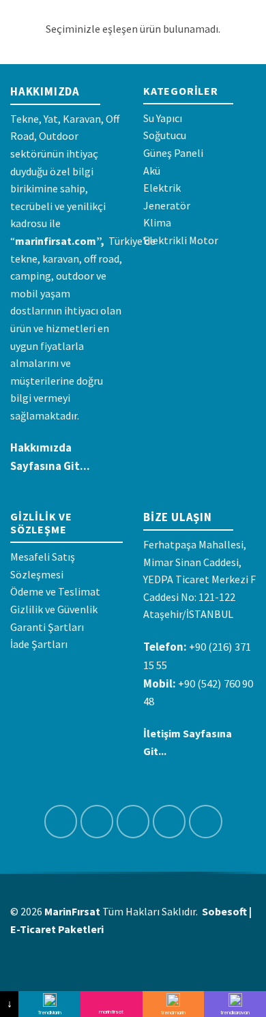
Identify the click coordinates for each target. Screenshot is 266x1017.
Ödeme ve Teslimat (55, 591)
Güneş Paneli (173, 153)
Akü (151, 170)
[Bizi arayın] (205, 821)
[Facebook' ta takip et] (61, 821)
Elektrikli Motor (180, 240)
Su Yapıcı (162, 118)
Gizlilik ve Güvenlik (54, 609)
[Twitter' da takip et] (133, 821)
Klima (157, 222)
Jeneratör (166, 205)
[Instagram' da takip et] (97, 821)
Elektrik (162, 187)
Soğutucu (164, 135)
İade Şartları (39, 644)
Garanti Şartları (47, 627)
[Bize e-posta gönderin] (169, 821)
